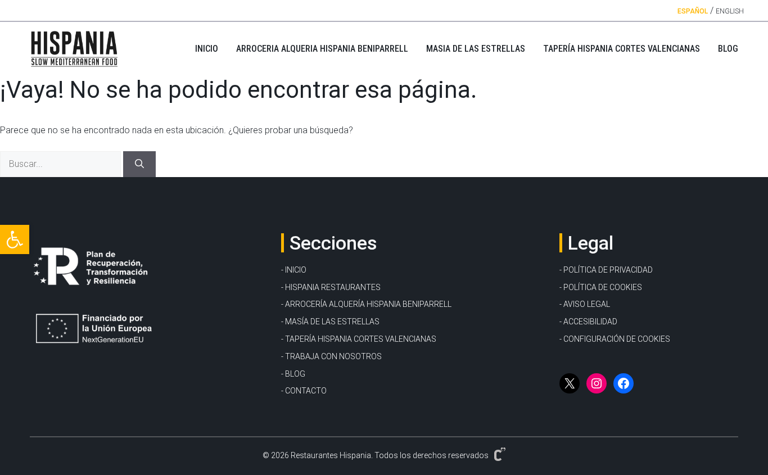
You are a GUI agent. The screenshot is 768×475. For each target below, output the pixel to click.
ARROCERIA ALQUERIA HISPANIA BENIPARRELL (322, 48)
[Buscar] (139, 164)
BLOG (728, 48)
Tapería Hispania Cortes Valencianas (621, 48)
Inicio (206, 48)
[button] (14, 239)
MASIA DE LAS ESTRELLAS (475, 48)
